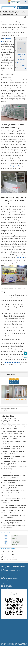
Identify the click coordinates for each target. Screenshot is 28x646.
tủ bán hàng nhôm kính (13, 166)
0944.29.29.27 (16, 542)
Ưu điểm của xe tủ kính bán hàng (21, 67)
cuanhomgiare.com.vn (12, 362)
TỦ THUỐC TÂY (14, 382)
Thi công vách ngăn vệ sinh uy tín (20, 644)
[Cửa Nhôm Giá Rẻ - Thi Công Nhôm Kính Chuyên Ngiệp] (14, 1)
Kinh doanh (15, 535)
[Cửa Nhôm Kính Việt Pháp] (20, 391)
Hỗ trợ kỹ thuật (16, 541)
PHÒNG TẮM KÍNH (14, 380)
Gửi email (15, 538)
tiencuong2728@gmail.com (9, 579)
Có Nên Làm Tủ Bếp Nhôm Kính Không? (14, 441)
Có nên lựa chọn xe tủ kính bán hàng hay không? (21, 47)
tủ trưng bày (20, 257)
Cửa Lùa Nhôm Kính (7, 399)
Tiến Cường (3, 644)
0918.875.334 (16, 537)
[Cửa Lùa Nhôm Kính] (7, 391)
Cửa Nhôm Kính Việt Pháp (20, 399)
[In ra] (25, 17)
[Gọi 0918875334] (25, 353)
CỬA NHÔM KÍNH (14, 378)
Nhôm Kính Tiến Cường (14, 643)
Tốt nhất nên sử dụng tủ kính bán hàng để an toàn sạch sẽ (21, 58)
